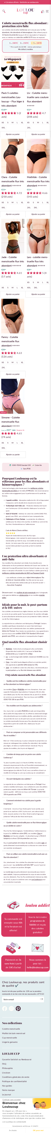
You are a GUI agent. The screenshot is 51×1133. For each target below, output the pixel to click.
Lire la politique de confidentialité (14, 1122)
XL (22, 122)
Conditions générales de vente (15, 1077)
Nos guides (7, 1085)
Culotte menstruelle (11, 1029)
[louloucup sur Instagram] (11, 1009)
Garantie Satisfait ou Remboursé (16, 1059)
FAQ (4, 1064)
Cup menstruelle (9, 1037)
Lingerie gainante (9, 1042)
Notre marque (8, 1090)
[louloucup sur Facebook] (4, 1009)
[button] (9, 113)
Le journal (6, 1094)
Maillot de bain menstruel (13, 1033)
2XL (29, 127)
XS (3, 122)
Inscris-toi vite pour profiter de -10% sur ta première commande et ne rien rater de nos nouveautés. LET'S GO (23, 992)
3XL (35, 207)
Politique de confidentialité (14, 1081)
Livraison (6, 1072)
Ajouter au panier (13, 134)
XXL (3, 127)
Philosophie (7, 1068)
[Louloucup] (25, 11)
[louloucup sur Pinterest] (18, 1009)
